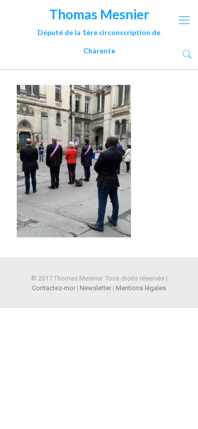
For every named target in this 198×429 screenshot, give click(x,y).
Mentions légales (141, 288)
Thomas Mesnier (99, 15)
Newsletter (95, 288)
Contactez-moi (53, 288)
